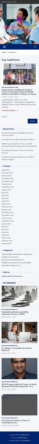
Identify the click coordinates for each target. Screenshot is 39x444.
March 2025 (6, 204)
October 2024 (7, 218)
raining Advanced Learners (12, 276)
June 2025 (5, 196)
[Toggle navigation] (4, 47)
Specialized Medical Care (10, 87)
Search (4, 117)
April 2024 (5, 235)
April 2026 (5, 170)
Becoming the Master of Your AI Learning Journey (15, 421)
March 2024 (6, 238)
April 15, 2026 (6, 317)
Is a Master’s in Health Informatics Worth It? (18, 140)
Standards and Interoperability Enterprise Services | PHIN (15, 313)
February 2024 (7, 241)
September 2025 (8, 187)
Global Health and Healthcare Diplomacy (17, 254)
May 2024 (5, 232)
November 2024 (8, 215)
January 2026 (7, 176)
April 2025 (5, 201)
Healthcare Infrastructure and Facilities (16, 263)
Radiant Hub (25, 435)
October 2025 (7, 184)
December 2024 (8, 212)
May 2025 (5, 198)
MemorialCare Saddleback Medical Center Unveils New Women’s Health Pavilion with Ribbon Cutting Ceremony (19, 92)
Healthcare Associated (10, 257)
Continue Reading (9, 110)
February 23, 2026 (7, 425)
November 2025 (8, 181)
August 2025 (6, 190)
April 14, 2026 (6, 353)
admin (16, 97)
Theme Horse (22, 438)
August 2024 (6, 224)
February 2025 (7, 207)
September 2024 (8, 221)
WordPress (26, 441)
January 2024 (7, 243)
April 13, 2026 (6, 389)
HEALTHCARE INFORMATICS (13, 260)
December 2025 (7, 178)
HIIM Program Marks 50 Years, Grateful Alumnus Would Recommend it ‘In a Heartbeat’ (19, 386)
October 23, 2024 (7, 97)
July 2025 (5, 193)
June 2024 (5, 229)
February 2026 (7, 173)
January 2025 (6, 210)
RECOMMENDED (9, 283)
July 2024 (5, 227)
